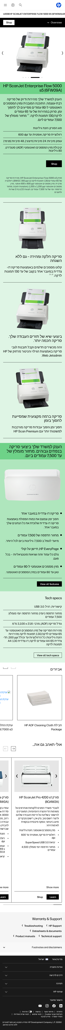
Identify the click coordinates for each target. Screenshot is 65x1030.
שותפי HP (57, 991)
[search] (20, 5)
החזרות (59, 1012)
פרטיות (25, 1012)
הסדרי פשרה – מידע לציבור (51, 1016)
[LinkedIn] (60, 1005)
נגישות (38, 1012)
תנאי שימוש (36, 1014)
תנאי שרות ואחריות (21, 1014)
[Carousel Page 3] (28, 77)
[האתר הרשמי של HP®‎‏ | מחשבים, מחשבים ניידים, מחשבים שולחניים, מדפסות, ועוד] (58, 5)
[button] (13, 748)
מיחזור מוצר (48, 1012)
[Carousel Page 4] (26, 77)
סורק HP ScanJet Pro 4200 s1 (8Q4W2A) (39, 799)
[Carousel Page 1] (42, 77)
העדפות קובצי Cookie (53, 1014)
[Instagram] (47, 1005)
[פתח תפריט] (5, 5)
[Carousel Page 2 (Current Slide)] (35, 77)
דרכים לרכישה (55, 975)
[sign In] (13, 5)
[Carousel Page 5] (23, 77)
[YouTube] (40, 1005)
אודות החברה (56, 967)
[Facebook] (54, 1005)
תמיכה (59, 983)
